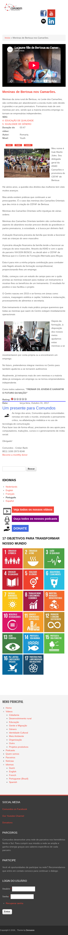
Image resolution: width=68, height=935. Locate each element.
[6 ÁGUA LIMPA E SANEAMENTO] (54, 589)
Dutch (12, 768)
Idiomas (10, 764)
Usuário (6, 889)
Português (11, 497)
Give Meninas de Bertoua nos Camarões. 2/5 (17, 399)
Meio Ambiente (16, 736)
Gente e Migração (18, 725)
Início (7, 37)
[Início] (13, 10)
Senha (6, 896)
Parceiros (10, 757)
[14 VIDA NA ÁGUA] (33, 652)
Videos (9, 711)
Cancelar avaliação (12, 399)
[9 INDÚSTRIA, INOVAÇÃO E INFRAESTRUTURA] (54, 610)
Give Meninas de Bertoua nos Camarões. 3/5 (20, 399)
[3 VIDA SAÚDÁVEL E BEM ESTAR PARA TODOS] (54, 567)
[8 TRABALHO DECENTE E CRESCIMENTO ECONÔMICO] (33, 610)
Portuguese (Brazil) (18, 778)
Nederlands (11, 486)
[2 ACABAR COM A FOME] (33, 567)
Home (9, 708)
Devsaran (30, 930)
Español (10, 501)
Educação (14, 722)
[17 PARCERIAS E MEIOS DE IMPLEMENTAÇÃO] (33, 674)
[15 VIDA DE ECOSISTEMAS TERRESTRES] (54, 652)
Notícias (10, 761)
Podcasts (10, 750)
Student (18, 145)
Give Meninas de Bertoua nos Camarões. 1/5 (15, 399)
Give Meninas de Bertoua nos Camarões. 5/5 (25, 399)
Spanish (13, 782)
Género (9, 145)
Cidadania (14, 715)
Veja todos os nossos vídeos (32, 509)
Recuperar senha (14, 903)
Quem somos (12, 754)
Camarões (28, 145)
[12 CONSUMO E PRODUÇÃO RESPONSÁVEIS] (54, 631)
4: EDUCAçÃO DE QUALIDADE (18, 120)
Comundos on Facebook (14, 809)
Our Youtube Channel (13, 816)
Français (10, 494)
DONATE (20, 528)
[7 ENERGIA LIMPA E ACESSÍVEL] (12, 610)
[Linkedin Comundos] (51, 24)
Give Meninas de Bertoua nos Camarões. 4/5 (23, 399)
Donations (7, 822)
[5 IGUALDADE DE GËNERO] (33, 589)
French (12, 775)
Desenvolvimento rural (20, 718)
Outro (12, 743)
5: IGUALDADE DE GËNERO (16, 124)
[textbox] (13, 468)
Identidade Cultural (18, 732)
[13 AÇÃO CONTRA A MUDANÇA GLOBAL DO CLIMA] (12, 652)
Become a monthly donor (15, 455)
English (9, 490)
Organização (15, 739)
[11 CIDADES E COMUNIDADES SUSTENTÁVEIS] (33, 631)
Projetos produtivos (18, 747)
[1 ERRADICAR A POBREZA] (12, 567)
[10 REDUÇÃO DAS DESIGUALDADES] (12, 631)
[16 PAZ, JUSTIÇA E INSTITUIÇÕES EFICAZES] (12, 674)
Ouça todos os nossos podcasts (35, 518)
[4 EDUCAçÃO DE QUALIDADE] (12, 589)
